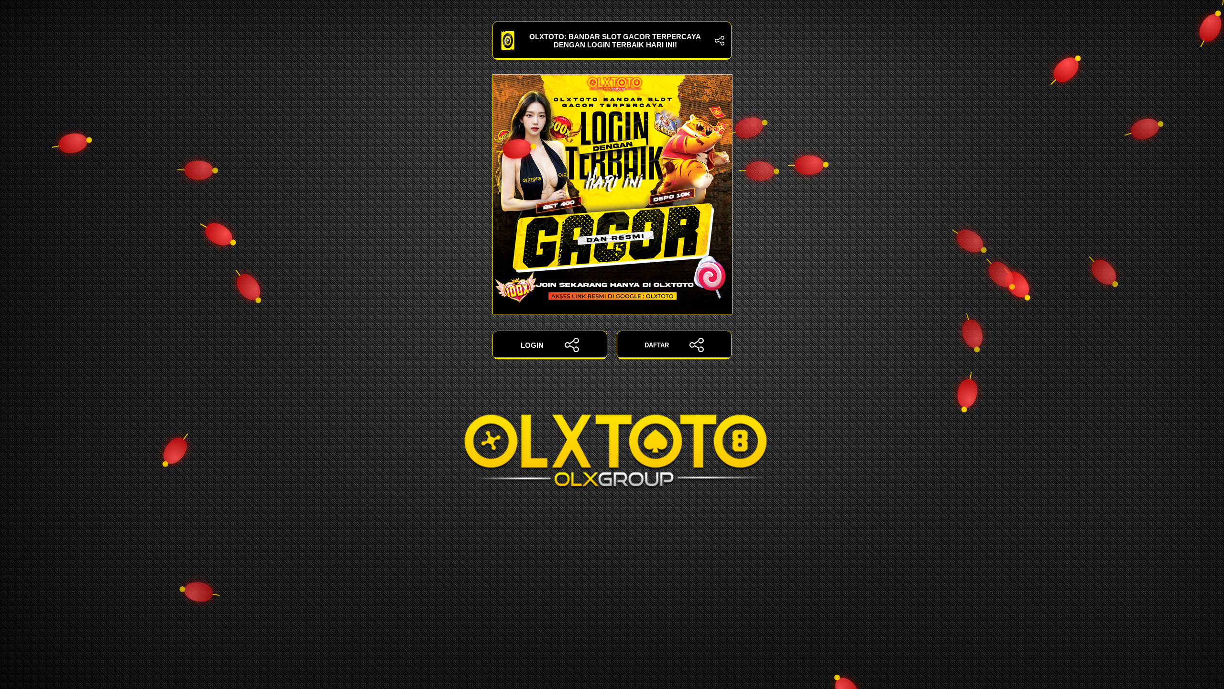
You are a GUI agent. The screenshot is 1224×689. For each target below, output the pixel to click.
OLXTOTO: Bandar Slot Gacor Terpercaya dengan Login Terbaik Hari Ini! (615, 41)
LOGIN (532, 345)
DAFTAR (657, 345)
